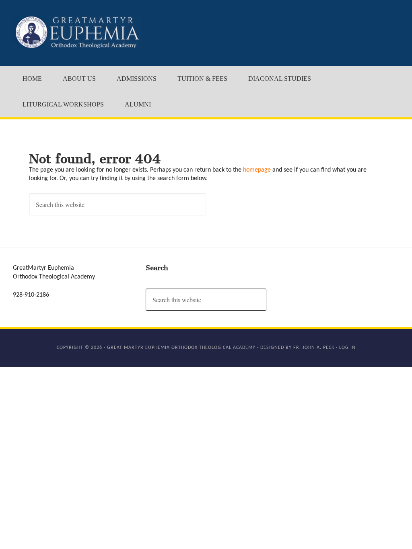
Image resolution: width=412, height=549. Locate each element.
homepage (257, 170)
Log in (347, 347)
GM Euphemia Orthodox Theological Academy (77, 32)
